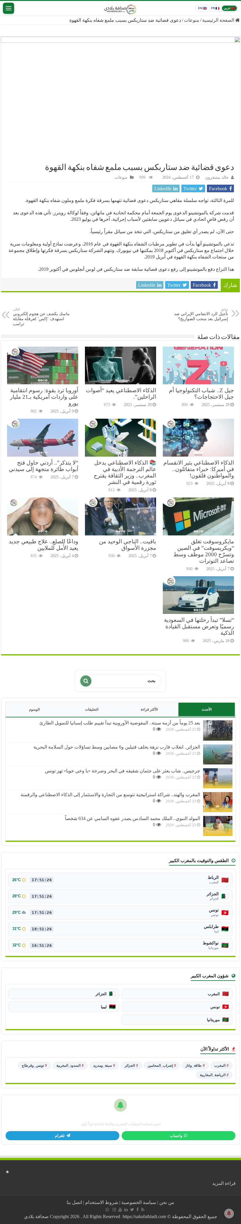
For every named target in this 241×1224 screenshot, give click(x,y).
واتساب (176, 1136)
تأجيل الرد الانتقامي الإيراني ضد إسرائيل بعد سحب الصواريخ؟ (201, 314)
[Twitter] (132, 1209)
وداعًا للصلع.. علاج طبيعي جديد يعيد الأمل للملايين (43, 544)
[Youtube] (120, 1209)
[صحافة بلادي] (120, 8)
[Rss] (142, 1209)
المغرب (221, 1065)
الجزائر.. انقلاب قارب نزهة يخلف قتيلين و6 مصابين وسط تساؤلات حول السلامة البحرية (117, 746)
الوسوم (34, 709)
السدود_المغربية (70, 1065)
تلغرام (60, 1136)
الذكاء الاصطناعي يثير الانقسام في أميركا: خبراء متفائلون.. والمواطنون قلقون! (198, 469)
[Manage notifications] (229, 1213)
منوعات (191, 20)
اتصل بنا (74, 1202)
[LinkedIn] (126, 1209)
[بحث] (85, 681)
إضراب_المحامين (162, 1065)
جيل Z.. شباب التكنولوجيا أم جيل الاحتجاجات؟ (201, 393)
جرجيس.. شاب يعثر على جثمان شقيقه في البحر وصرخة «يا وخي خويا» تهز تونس (122, 770)
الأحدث (207, 709)
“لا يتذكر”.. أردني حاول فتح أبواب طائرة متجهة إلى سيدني (43, 466)
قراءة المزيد (224, 1183)
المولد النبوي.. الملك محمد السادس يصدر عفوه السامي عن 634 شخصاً (132, 818)
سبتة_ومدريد (104, 1065)
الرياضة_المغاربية (214, 1075)
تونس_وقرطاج (34, 1065)
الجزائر (131, 1065)
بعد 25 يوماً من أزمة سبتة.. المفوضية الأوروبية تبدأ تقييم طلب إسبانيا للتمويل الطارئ (119, 722)
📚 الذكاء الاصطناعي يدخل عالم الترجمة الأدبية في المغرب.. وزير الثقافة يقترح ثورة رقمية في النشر (125, 472)
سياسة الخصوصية (138, 1202)
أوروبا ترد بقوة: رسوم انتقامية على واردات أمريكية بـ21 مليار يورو (44, 396)
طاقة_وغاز (195, 1065)
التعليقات (91, 709)
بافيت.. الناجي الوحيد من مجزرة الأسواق (127, 544)
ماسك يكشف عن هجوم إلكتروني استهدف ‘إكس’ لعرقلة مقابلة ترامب (41, 317)
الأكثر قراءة (149, 709)
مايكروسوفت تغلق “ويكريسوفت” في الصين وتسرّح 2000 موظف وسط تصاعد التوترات (203, 551)
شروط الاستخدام (101, 1202)
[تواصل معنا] (107, 1209)
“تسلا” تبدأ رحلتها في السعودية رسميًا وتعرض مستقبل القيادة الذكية (199, 626)
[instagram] (114, 1209)
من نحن (166, 1202)
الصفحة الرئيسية (218, 20)
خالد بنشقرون (217, 177)
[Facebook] (137, 1209)
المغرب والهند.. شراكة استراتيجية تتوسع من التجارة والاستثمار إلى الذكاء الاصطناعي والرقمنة (110, 794)
